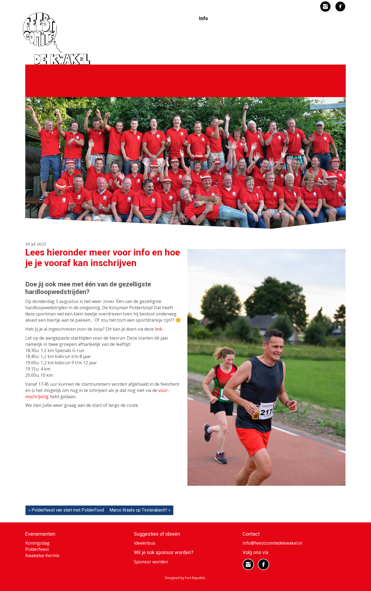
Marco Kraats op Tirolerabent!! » (140, 510)
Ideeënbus (144, 543)
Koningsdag (37, 543)
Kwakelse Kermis (42, 555)
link (158, 329)
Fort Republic (195, 578)
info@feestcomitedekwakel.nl (272, 543)
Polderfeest (37, 549)
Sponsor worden (151, 562)
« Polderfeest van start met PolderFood (66, 510)
